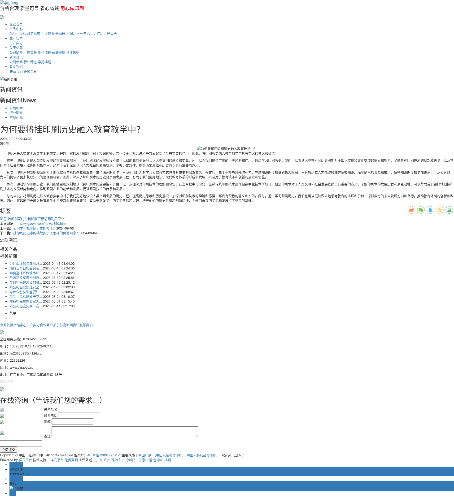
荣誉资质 (58, 52)
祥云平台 (25, 459)
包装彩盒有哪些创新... (25, 277)
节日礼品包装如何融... (25, 282)
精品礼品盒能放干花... (25, 296)
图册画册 (58, 33)
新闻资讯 (16, 57)
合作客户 (46, 324)
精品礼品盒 (17, 33)
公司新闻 (16, 61)
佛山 (130, 459)
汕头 (122, 459)
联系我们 (16, 66)
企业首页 (16, 24)
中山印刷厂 (146, 455)
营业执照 (72, 52)
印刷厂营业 (56, 218)
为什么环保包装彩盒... (25, 263)
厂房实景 (30, 52)
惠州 (145, 459)
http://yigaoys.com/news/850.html (41, 223)
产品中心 (16, 28)
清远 (152, 459)
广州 (107, 459)
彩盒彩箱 (33, 33)
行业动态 (30, 61)
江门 (137, 459)
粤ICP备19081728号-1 (104, 455)
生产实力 (16, 38)
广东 (99, 459)
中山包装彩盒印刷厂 (171, 455)
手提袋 (46, 33)
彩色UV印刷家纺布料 (15, 218)
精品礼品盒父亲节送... (25, 305)
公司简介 (16, 52)
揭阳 (167, 459)
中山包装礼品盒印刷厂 (203, 455)
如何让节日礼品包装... (25, 268)
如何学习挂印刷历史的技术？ (34, 228)
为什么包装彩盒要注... (25, 291)
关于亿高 (16, 47)
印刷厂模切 (39, 218)
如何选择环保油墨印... (25, 272)
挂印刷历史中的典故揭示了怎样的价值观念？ (46, 232)
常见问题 (44, 61)
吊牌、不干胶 (76, 33)
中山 (160, 459)
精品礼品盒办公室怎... (25, 301)
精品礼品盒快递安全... (25, 287)
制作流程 (44, 52)
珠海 (114, 459)
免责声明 (71, 459)
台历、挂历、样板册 (102, 33)
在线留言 (30, 71)
